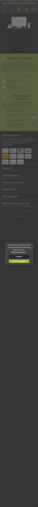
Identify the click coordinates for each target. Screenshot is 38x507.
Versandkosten (29, 210)
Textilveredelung (10, 175)
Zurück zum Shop (19, 50)
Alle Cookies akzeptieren (19, 261)
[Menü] (4, 9)
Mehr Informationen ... (19, 252)
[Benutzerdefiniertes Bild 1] (33, 113)
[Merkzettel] (19, 9)
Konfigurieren (19, 256)
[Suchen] (12, 9)
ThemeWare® (19, 216)
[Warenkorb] (33, 9)
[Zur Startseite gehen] (19, 3)
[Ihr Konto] (26, 9)
